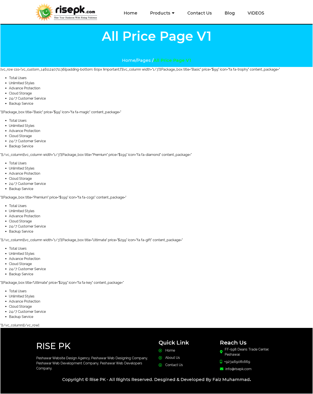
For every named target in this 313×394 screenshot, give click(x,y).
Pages (144, 60)
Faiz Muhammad (231, 379)
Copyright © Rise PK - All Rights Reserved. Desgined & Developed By (136, 379)
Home (129, 60)
